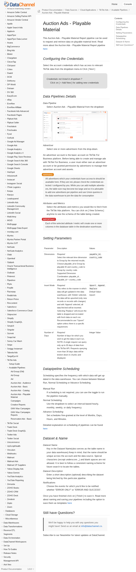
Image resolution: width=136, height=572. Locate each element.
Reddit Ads (12, 295)
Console (128, 4)
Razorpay (11, 291)
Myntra (10, 235)
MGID (9, 220)
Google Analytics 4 (15, 153)
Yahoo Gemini (13, 473)
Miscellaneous (11, 518)
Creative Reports (18, 404)
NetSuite (11, 247)
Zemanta (11, 484)
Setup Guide (14, 364)
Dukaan (10, 88)
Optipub (10, 262)
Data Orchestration (12, 538)
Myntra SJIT (12, 243)
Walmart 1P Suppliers (16, 465)
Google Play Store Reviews (19, 157)
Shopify (10, 318)
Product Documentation (52, 10)
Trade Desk (12, 427)
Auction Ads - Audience (21, 383)
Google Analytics (14, 149)
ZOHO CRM (12, 492)
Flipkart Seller (13, 122)
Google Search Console (17, 164)
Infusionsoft (12, 176)
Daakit (10, 73)
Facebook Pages (14, 115)
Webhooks (11, 453)
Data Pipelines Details (122, 28)
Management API (11, 561)
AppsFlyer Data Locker (17, 39)
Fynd (9, 134)
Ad (12, 379)
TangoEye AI (12, 356)
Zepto (9, 503)
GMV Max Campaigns (20, 408)
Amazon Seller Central (17, 12)
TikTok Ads (12, 360)
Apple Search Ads (15, 27)
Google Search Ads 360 (17, 160)
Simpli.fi (10, 326)
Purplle (10, 288)
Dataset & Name (123, 42)
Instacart (11, 179)
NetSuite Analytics (15, 251)
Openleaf (11, 258)
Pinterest (11, 276)
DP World (11, 84)
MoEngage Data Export (17, 228)
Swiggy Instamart (14, 348)
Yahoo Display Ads (15, 469)
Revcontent (12, 303)
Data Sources (71, 10)
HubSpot (11, 172)
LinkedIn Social (13, 213)
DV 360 (10, 92)
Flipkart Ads (12, 119)
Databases (10, 511)
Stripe (9, 345)
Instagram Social (14, 183)
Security (7, 557)
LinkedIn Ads (12, 202)
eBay (9, 100)
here (45, 49)
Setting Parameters (124, 33)
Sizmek (10, 333)
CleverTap (11, 62)
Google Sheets (13, 168)
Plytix (9, 284)
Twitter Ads (12, 434)
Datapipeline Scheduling (121, 37)
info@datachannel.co (91, 526)
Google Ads (12, 145)
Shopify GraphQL (14, 322)
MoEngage (12, 224)
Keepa (10, 191)
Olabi (9, 254)
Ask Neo (7, 564)
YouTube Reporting (15, 480)
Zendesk (11, 499)
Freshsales (12, 130)
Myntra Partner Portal (16, 239)
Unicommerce (13, 442)
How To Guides (10, 549)
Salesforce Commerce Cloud (19, 310)
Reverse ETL (9, 530)
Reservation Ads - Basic (21, 419)
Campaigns (16, 401)
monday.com (12, 232)
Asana (10, 43)
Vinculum (11, 450)
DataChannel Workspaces (15, 542)
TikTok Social (13, 423)
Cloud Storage (11, 515)
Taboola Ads (12, 352)
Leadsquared (12, 198)
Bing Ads (11, 50)
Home (114, 4)
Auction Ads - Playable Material (55, 13)
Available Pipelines (17, 367)
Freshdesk (11, 126)
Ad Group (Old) (17, 371)
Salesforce (11, 307)
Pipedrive (11, 280)
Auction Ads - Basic (19, 386)
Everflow (11, 103)
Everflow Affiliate (14, 107)
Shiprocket (11, 314)
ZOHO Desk (12, 495)
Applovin (11, 31)
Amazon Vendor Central (17, 20)
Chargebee (12, 58)
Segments (8, 534)
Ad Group (15, 375)
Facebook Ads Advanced (18, 111)
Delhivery (11, 81)
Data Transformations (13, 526)
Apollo (9, 24)
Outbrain (11, 272)
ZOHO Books (13, 488)
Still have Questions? (125, 45)
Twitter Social (13, 438)
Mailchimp (11, 216)
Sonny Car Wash (14, 341)
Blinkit (9, 54)
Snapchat (11, 337)
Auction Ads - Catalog (20, 390)
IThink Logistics (14, 187)
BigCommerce (13, 46)
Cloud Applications (88, 10)
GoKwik (10, 138)
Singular (10, 330)
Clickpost (11, 65)
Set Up (7, 545)
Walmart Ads (12, 461)
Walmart (10, 457)
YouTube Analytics (15, 476)
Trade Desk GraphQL (16, 431)
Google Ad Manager (15, 141)
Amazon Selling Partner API (19, 16)
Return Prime (13, 299)
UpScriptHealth (13, 446)
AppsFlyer (11, 35)
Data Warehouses (11, 523)
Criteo (9, 69)
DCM (9, 77)
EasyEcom (12, 96)
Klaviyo (10, 195)
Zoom (9, 507)
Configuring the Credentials (122, 23)
